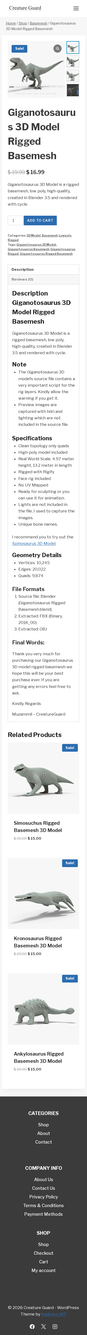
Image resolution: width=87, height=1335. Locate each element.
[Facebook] (32, 1326)
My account (43, 1270)
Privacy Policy (43, 1196)
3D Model (34, 235)
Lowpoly (65, 235)
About (43, 1133)
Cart (43, 1261)
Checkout (43, 1253)
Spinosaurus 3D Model (34, 543)
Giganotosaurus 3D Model (36, 244)
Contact (43, 1142)
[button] (11, 87)
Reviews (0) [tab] (22, 279)
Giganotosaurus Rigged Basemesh (46, 254)
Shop (43, 1124)
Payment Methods (43, 1214)
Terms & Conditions (43, 1205)
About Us (43, 1179)
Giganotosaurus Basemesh (28, 249)
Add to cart (40, 220)
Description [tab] (23, 269)
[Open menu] (76, 8)
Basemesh (50, 235)
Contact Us (43, 1188)
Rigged (13, 240)
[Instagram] (55, 1326)
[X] (44, 1326)
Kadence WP (53, 1314)
